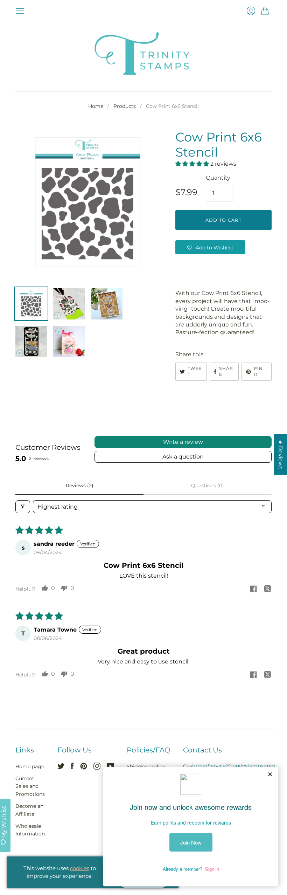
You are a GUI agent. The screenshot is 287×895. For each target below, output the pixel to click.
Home (95, 106)
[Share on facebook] (253, 589)
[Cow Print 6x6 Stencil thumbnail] (31, 303)
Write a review (183, 442)
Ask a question (183, 456)
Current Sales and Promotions (30, 786)
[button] (192, 163)
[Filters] (22, 506)
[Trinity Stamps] (143, 53)
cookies (79, 868)
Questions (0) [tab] (207, 485)
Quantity (218, 177)
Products (124, 106)
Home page (29, 766)
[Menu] (20, 11)
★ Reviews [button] (280, 454)
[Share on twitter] (267, 589)
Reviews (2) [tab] (79, 485)
